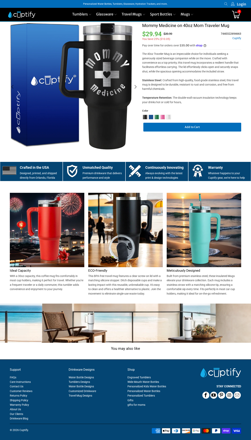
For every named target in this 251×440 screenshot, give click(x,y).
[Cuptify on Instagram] (229, 395)
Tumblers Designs (79, 381)
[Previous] (13, 87)
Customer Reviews (21, 391)
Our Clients (16, 414)
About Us (15, 409)
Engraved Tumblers (139, 377)
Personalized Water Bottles (143, 391)
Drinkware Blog (19, 418)
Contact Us (16, 386)
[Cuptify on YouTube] (213, 395)
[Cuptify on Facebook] (205, 395)
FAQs (13, 377)
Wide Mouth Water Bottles (143, 381)
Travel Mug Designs (80, 395)
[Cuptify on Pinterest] (221, 395)
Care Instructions (20, 381)
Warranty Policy (19, 404)
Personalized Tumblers (141, 395)
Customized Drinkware (82, 391)
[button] (82, 14)
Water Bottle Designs (81, 377)
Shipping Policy (19, 400)
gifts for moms (136, 404)
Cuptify (236, 38)
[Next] (135, 87)
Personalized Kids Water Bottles (146, 386)
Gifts (130, 400)
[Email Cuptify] (237, 395)
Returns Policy (18, 395)
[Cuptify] (21, 14)
